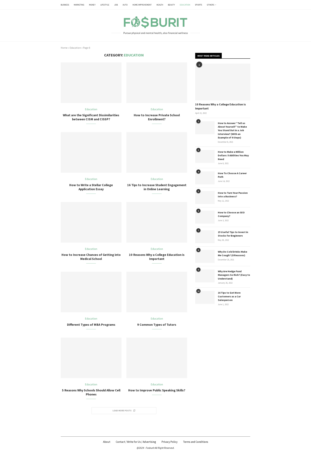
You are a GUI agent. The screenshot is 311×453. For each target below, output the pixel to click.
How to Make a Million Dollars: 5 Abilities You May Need (233, 155)
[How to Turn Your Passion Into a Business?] (205, 197)
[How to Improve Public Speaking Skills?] (156, 358)
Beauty (171, 4)
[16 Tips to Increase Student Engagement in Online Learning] (156, 152)
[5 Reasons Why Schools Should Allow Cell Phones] (91, 358)
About (106, 442)
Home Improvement (142, 4)
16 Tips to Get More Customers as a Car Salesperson (229, 296)
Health (159, 4)
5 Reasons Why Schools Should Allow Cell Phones (91, 392)
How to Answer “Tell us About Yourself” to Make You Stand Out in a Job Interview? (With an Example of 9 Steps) (232, 130)
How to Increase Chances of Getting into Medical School (91, 257)
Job (116, 4)
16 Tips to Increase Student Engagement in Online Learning (156, 187)
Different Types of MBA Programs (91, 324)
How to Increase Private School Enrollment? (157, 117)
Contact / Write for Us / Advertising (136, 442)
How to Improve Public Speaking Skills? (156, 390)
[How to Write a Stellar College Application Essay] (91, 152)
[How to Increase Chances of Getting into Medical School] (91, 222)
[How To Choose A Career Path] (205, 177)
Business (65, 4)
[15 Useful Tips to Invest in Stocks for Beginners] (205, 236)
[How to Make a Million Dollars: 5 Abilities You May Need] (205, 156)
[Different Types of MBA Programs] (91, 292)
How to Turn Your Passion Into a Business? (233, 194)
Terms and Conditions (195, 442)
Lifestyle (104, 4)
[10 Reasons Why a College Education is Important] (156, 222)
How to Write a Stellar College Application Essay (91, 187)
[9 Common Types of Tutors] (156, 292)
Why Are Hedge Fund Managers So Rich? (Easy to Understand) (234, 275)
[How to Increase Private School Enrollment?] (156, 82)
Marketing (79, 4)
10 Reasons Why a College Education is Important (156, 257)
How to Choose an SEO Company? (231, 214)
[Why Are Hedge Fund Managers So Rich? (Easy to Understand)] (205, 275)
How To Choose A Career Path (232, 175)
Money (92, 4)
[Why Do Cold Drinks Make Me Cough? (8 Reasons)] (205, 256)
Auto (125, 4)
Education (185, 4)
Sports (198, 4)
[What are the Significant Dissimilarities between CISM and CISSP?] (91, 82)
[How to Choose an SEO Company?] (205, 217)
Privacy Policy (169, 442)
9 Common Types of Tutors (156, 324)
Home (64, 47)
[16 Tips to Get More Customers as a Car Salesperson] (205, 297)
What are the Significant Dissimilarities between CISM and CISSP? (91, 117)
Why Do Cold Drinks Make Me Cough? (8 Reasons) (232, 253)
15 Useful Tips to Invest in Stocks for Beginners (233, 233)
